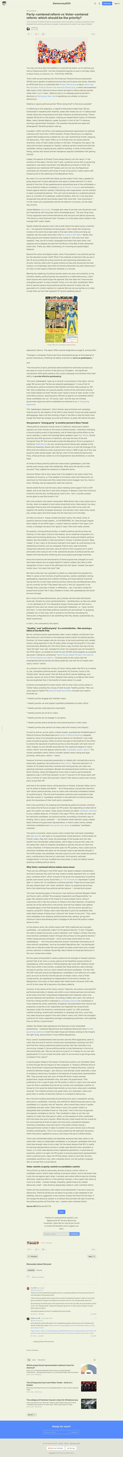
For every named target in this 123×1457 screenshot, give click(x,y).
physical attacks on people (68, 187)
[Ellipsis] (95, 1287)
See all (30, 1415)
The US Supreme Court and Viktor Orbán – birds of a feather (49, 1384)
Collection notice (74, 1443)
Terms (66, 1443)
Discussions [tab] (41, 1360)
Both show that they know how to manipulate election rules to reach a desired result (52, 1389)
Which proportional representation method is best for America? (50, 1366)
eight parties (35, 836)
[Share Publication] (99, 3)
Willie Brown (41, 444)
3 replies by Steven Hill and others (43, 1341)
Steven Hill (34, 27)
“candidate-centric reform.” (78, 750)
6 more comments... (33, 1350)
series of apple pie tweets (60, 691)
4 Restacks (49, 1243)
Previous (34, 1256)
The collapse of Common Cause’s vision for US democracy (52, 1400)
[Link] (23, 422)
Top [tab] (29, 1360)
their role (51, 96)
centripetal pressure (69, 1001)
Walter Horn (35, 1318)
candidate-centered (87, 811)
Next (90, 1256)
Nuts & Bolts (31, 11)
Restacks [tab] (39, 1270)
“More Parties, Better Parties (69, 655)
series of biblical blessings (71, 735)
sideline (40, 93)
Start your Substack (56, 1448)
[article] (61, 1371)
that (40, 96)
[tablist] (35, 1270)
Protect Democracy (68, 84)
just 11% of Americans (68, 879)
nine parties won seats (59, 825)
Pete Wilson (83, 435)
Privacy (61, 1443)
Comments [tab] (31, 1270)
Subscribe (107, 3)
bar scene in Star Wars (71, 235)
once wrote (45, 210)
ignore (44, 96)
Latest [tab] (34, 1360)
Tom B (33, 1288)
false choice (65, 763)
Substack (52, 1453)
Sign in (117, 3)
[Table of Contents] (2, 728)
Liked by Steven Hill (38, 1290)
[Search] (95, 3)
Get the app (71, 1448)
